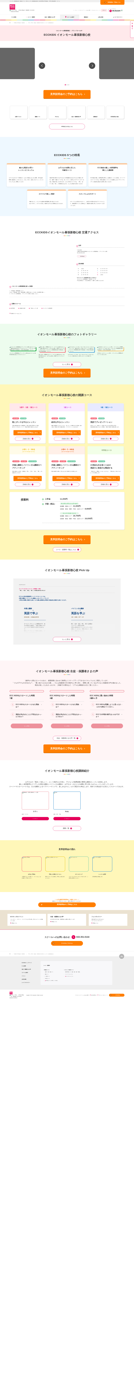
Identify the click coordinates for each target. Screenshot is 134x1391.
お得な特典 (100, 17)
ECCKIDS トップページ (27, 962)
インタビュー (35, 818)
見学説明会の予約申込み (67, 943)
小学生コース (47, 978)
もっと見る (26, 726)
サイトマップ (81, 10)
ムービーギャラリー (117, 17)
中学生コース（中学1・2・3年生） (52, 980)
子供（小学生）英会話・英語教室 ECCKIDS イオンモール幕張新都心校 (40, 22)
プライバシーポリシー (102, 995)
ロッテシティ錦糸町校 (47, 308)
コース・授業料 (31, 17)
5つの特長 (14, 17)
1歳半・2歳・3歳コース (49, 971)
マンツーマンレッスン (69, 974)
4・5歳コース (47, 976)
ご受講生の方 (104, 10)
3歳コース (46, 974)
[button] (42, 65)
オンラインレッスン (69, 976)
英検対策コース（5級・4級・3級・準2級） (72, 971)
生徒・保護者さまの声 (50, 17)
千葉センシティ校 (34, 308)
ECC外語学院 (93, 995)
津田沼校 (13, 308)
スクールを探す (70, 17)
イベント (76, 10)
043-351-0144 (116, 11)
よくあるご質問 (87, 10)
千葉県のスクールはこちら (15, 313)
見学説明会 (117, 995)
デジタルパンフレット (95, 10)
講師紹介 (86, 17)
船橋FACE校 (22, 308)
